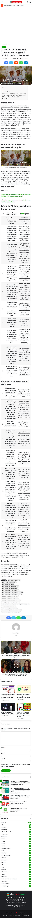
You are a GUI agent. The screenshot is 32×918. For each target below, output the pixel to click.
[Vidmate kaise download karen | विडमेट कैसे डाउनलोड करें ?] (5, 804)
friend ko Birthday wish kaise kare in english (11, 610)
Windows (4, 876)
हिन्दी (22, 214)
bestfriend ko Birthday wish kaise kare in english (12, 592)
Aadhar (4, 869)
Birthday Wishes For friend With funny (10, 596)
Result (3, 874)
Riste (3, 839)
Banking (4, 857)
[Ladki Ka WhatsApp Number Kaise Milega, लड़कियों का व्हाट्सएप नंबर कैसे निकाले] (5, 790)
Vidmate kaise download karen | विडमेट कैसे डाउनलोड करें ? (19, 802)
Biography (4, 881)
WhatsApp (4, 829)
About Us (5, 915)
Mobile (3, 843)
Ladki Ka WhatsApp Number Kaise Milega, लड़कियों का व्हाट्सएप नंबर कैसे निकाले (20, 790)
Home (4, 44)
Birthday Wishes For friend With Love (9, 598)
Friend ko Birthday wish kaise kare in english (14, 95)
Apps (3, 825)
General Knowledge (7, 832)
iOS (3, 867)
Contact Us (11, 915)
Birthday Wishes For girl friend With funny (10, 600)
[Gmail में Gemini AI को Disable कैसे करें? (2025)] (8, 707)
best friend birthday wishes (14, 580)
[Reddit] (16, 62)
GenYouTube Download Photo (9, 879)
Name (3, 747)
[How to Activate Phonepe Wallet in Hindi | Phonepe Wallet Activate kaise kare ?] (8, 689)
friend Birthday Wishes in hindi (8, 606)
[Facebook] (6, 62)
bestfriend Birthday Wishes (8, 584)
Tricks (3, 841)
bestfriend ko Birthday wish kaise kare (10, 590)
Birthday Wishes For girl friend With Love (10, 602)
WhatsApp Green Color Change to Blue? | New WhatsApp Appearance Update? (23, 714)
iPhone (3, 846)
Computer (4, 860)
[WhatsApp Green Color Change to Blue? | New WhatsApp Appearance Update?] (24, 707)
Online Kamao (5, 883)
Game (3, 850)
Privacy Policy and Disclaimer (22, 915)
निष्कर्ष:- (5, 98)
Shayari (4, 862)
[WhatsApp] (21, 62)
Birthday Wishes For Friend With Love (13, 97)
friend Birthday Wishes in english (21, 604)
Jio (2, 865)
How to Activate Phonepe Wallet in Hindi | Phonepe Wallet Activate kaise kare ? (8, 697)
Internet (4, 827)
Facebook (4, 853)
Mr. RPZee (5, 58)
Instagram (4, 836)
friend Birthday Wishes (7, 604)
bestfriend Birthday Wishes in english (10, 586)
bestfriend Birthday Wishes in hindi (9, 588)
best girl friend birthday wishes (8, 582)
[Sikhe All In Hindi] (16, 2)
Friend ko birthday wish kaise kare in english (14, 93)
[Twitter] (11, 62)
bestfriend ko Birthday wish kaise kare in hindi (12, 594)
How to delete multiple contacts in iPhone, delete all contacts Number (20, 796)
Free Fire (4, 872)
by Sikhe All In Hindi (21, 913)
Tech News (5, 834)
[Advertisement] (16, 24)
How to (8, 44)
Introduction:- (6, 92)
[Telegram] (26, 62)
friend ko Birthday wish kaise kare (9, 608)
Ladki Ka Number (6, 855)
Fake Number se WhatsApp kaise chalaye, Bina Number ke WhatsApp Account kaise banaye (20, 782)
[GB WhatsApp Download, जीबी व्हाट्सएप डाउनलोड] (5, 810)
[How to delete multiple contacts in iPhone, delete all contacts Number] (5, 797)
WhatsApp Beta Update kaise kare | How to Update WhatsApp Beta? (23, 696)
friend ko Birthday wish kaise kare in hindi (11, 612)
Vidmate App (5, 886)
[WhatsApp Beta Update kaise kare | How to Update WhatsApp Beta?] (24, 689)
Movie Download (6, 848)
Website (3, 758)
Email (3, 753)
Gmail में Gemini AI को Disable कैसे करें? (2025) (7, 712)
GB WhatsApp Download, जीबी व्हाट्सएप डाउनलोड (18, 809)
